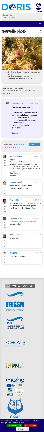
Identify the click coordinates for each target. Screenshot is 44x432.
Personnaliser (22, 429)
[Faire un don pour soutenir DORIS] (38, 8)
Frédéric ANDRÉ (16, 182)
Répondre (34, 144)
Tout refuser (31, 426)
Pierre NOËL (14, 200)
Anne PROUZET (15, 235)
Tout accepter (15, 426)
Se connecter (7, 15)
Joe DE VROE (14, 253)
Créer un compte (9, 17)
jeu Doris (32, 208)
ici (18, 238)
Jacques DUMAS (16, 156)
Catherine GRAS (19, 104)
